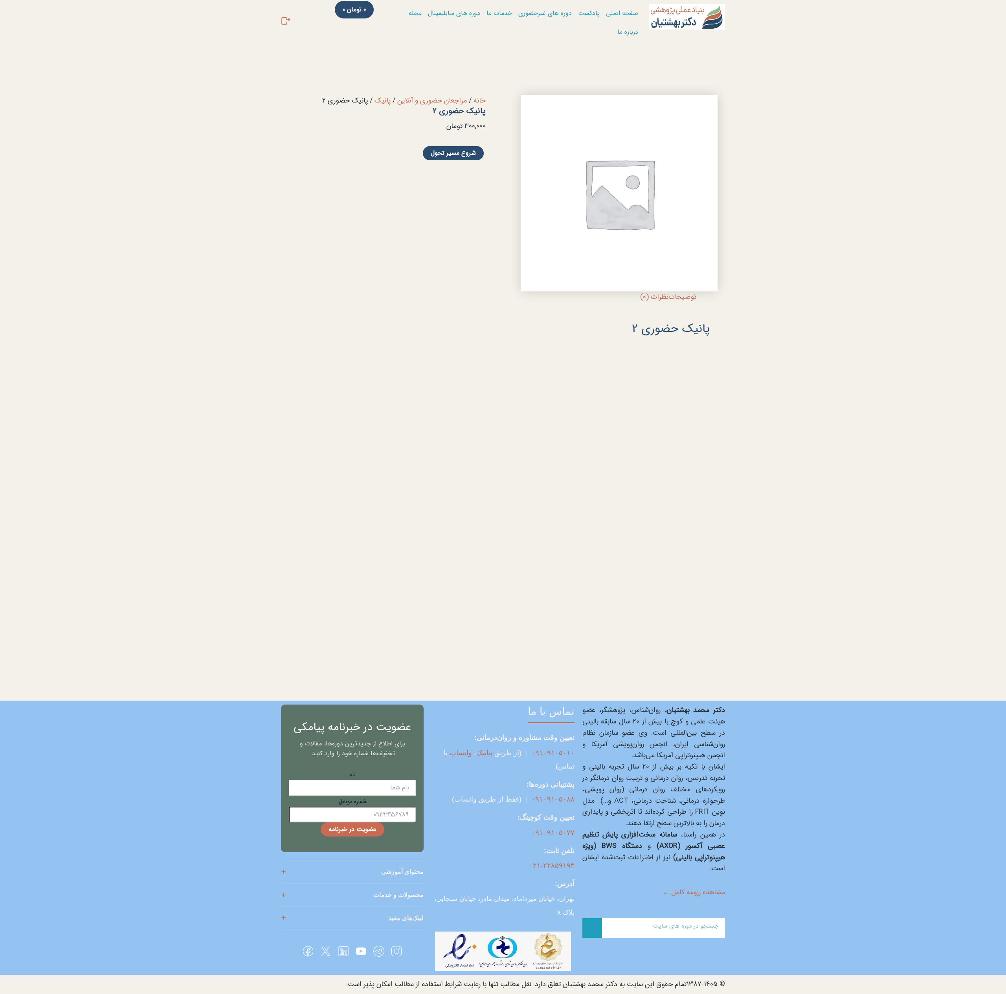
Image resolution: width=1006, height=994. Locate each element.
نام (352, 774)
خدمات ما (499, 13)
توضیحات (682, 296)
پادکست (589, 13)
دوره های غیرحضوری (545, 13)
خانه (480, 100)
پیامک (484, 753)
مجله (415, 13)
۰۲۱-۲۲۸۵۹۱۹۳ (552, 866)
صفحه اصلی (622, 13)
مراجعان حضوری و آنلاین (432, 100)
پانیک (382, 100)
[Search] (592, 928)
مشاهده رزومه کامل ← (693, 892)
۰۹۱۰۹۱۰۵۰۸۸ (553, 799)
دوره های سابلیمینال (454, 13)
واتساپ (461, 753)
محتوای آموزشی (402, 871)
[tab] (682, 297)
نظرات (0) (654, 296)
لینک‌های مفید (406, 918)
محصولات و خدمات (398, 894)
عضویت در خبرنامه (352, 829)
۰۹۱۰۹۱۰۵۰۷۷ (553, 833)
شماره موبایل (352, 801)
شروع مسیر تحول (453, 153)
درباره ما (627, 32)
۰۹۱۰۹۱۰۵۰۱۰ (553, 753)
